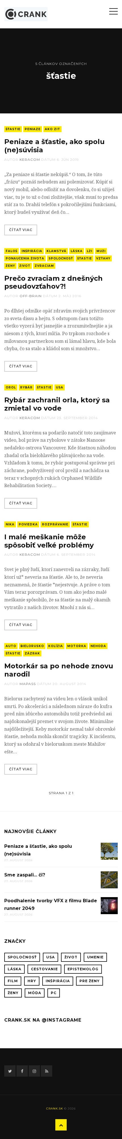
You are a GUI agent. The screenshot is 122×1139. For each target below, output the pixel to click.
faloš (11, 251)
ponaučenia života (25, 258)
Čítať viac (20, 230)
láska (77, 251)
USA (59, 387)
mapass (28, 684)
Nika (10, 524)
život (24, 266)
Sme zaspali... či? (24, 875)
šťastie (13, 129)
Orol (11, 387)
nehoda (98, 646)
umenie (95, 957)
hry (32, 981)
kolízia (55, 646)
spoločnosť (61, 258)
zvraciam (44, 266)
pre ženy (89, 981)
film (13, 981)
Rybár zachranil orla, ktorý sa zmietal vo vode (57, 404)
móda (34, 993)
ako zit (52, 129)
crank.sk (54, 1108)
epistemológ (83, 969)
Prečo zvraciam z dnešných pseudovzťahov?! (53, 282)
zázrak (32, 653)
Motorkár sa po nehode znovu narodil (58, 670)
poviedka (28, 524)
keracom (30, 159)
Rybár (26, 387)
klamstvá (56, 251)
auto (11, 646)
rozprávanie (55, 524)
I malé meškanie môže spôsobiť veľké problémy (49, 541)
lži (89, 251)
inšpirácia (32, 251)
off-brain (31, 296)
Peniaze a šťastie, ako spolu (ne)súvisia (54, 146)
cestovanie (44, 969)
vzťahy (103, 258)
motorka (76, 646)
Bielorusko (32, 646)
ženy (10, 266)
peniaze (33, 129)
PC (53, 993)
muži (101, 251)
